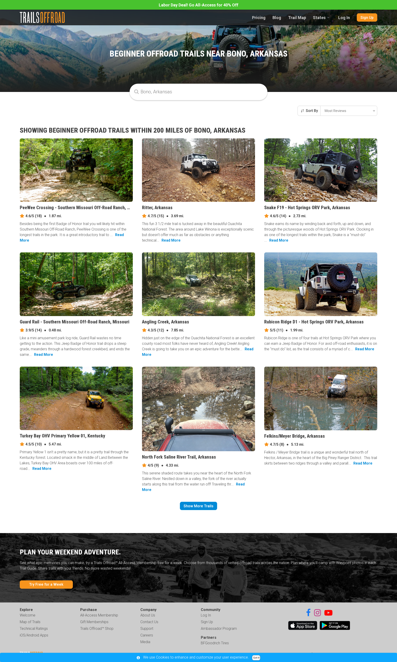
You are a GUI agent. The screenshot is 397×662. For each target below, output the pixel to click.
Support (146, 628)
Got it (256, 657)
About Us (147, 615)
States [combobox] (319, 17)
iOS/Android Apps (34, 635)
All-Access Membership (99, 615)
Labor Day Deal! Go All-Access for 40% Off (198, 5)
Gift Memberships (94, 622)
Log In (344, 17)
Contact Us (149, 622)
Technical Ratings (34, 628)
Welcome (27, 615)
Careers (146, 635)
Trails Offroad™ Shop (96, 628)
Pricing (259, 17)
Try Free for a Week (46, 584)
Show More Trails (198, 506)
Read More (171, 240)
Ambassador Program (219, 628)
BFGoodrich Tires (215, 643)
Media (145, 642)
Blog (276, 17)
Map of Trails (30, 622)
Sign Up (367, 17)
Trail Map (297, 17)
